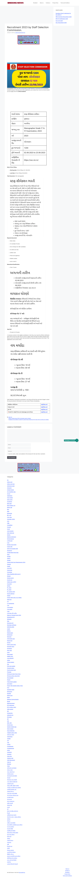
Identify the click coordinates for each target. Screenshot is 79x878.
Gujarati (9, 564)
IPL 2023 (9, 587)
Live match (9, 609)
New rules (9, 650)
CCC (8, 521)
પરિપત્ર (8, 820)
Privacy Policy (55, 2)
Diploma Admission (11, 536)
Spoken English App (11, 726)
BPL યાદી (9, 515)
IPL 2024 (9, 589)
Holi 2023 (9, 568)
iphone (8, 585)
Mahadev (9, 619)
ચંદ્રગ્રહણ (9, 799)
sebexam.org (10, 715)
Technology (9, 736)
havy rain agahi (59, 20)
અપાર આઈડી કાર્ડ (10, 771)
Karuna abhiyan (10, 593)
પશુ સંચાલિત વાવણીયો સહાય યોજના (14, 824)
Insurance (9, 583)
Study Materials (10, 730)
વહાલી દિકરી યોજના (11, 852)
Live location (10, 607)
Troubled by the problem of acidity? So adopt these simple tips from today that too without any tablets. (28, 419)
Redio (8, 697)
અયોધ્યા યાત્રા (10, 773)
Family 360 (9, 546)
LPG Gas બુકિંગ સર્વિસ (12, 613)
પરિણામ (8, 818)
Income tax (9, 580)
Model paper (10, 632)
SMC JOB (9, 723)
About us (41, 2)
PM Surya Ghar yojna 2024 (13, 676)
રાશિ (8, 844)
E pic (8, 542)
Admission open (11, 486)
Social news (10, 724)
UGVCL (9, 744)
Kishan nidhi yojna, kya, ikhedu (14, 597)
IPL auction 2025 (11, 591)
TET (8, 740)
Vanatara (9, 754)
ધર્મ (7, 809)
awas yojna (9, 499)
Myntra (8, 642)
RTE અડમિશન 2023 (11, 707)
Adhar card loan (11, 484)
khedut (8, 595)
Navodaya (9, 648)
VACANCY (9, 752)
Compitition (9, 525)
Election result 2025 (11, 544)
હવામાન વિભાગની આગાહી (12, 864)
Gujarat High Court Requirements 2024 (16, 562)
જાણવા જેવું (9, 805)
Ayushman (9, 501)
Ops (8, 664)
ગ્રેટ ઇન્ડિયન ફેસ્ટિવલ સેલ (12, 795)
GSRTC (8, 558)
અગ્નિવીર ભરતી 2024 (11, 768)
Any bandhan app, (11, 491)
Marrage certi (10, 623)
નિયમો (8, 813)
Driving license (10, 538)
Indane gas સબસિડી (11, 582)
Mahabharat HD (11, 617)
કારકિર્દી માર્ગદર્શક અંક (11, 789)
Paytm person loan (11, 670)
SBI (8, 711)
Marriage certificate (11, 625)
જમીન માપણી (10, 803)
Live (8, 605)
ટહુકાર (8, 807)
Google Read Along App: (13, 552)
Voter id (9, 762)
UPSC (8, 750)
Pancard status (10, 668)
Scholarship (9, 713)
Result (8, 701)
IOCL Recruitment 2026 (61, 22)
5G (7, 480)
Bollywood (9, 513)
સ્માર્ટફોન (9, 862)
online (8, 660)
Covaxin (9, 527)
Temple (9, 738)
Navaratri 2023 (10, 646)
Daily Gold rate (10, 533)
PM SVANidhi (10, 677)
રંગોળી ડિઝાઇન (10, 840)
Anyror (8, 493)
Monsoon (9, 636)
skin (8, 721)
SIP (8, 719)
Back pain (9, 503)
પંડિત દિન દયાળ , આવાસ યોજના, (14, 817)
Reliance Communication (13, 699)
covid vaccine (10, 531)
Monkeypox (9, 634)
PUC (8, 687)
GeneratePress (22, 872)
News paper (10, 654)
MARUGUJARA (10, 627)
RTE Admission (10, 705)
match (8, 629)
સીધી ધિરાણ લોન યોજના (12, 858)
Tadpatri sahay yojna (12, 732)
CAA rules (9, 517)
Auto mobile (10, 497)
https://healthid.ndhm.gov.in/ (14, 574)
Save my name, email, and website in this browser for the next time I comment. (26, 453)
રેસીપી (8, 848)
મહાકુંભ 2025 (10, 828)
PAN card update (11, 666)
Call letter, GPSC (11, 519)
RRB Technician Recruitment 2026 (63, 16)
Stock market (10, 728)
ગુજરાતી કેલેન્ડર (10, 791)
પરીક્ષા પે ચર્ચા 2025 (11, 822)
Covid (8, 529)
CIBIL (8, 523)
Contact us (48, 2)
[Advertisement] (28, 15)
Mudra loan (9, 640)
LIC (8, 601)
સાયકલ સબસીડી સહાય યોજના (13, 856)
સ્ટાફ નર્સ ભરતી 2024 (11, 860)
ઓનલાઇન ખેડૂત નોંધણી (12, 779)
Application (9, 495)
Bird (8, 509)
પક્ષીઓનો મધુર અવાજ (11, 815)
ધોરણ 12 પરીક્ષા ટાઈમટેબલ (12, 811)
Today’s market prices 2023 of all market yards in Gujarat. (19, 418)
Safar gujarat (10, 709)
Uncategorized (10, 748)
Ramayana (9, 691)
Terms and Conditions (65, 2)
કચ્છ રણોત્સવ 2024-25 (12, 781)
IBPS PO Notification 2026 (62, 18)
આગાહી (8, 777)
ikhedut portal (10, 578)
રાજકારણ (9, 842)
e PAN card (9, 540)
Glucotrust (9, 550)
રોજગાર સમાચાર (10, 850)
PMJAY (8, 679)
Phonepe (9, 672)
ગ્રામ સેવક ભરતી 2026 (12, 793)
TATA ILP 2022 (10, 734)
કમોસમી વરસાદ (10, 783)
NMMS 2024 (10, 656)
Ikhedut (9, 576)
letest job (10, 417)
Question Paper (10, 689)
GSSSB (8, 560)
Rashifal (9, 693)
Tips (8, 742)
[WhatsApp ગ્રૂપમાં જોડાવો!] (76, 440)
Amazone (9, 488)
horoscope (9, 572)
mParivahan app (11, 638)
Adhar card (9, 482)
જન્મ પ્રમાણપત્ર (10, 801)
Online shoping (10, 662)
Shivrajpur (9, 717)
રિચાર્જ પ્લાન (9, 846)
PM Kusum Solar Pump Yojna (13, 674)
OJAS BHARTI (10, 658)
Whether (9, 764)
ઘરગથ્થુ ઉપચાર (10, 797)
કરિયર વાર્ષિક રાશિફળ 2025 (13, 785)
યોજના (8, 838)
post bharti (9, 683)
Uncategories (10, 746)
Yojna (8, 766)
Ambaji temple (10, 489)
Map (8, 621)
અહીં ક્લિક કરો (44, 404)
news (8, 652)
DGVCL (8, 535)
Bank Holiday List (11, 505)
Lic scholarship (10, 603)
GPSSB (8, 556)
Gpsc (8, 554)
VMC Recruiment (11, 760)
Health (8, 566)
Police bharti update (12, 681)
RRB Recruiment (11, 703)
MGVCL (9, 630)
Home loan (9, 570)
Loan (8, 611)
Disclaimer (35, 2)
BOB (8, 511)
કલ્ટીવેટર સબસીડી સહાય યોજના (14, 787)
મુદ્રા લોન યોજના (10, 834)
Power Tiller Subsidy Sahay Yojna (15, 685)
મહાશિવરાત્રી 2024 (11, 830)
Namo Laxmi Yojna (11, 644)
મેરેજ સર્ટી (9, 836)
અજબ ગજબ (10, 770)
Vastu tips (9, 756)
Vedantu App (10, 758)
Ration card (9, 695)
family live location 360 (12, 548)
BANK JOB (9, 507)
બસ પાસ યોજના (10, 826)
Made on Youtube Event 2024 (14, 615)
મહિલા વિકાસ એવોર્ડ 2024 (12, 832)
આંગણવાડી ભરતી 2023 (12, 775)
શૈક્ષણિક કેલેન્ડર (10, 854)
